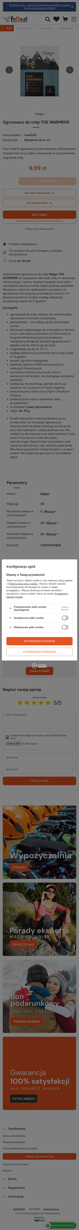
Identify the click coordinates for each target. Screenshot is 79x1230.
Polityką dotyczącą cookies (23, 583)
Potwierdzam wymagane (39, 651)
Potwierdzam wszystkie (39, 641)
